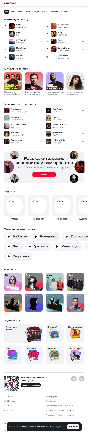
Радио (28, 12)
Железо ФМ (38, 219)
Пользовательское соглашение (59, 405)
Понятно (73, 427)
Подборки (54, 12)
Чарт (13, 12)
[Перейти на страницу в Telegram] (74, 378)
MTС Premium (10, 401)
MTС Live (8, 396)
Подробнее (60, 426)
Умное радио (62, 219)
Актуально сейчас (40, 12)
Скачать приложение (31, 385)
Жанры (20, 12)
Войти (44, 175)
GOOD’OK (8, 410)
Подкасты (64, 12)
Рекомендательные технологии (60, 415)
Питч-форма (51, 396)
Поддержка (51, 401)
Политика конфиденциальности (60, 410)
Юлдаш (14, 219)
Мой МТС (8, 405)
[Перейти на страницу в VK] (81, 378)
